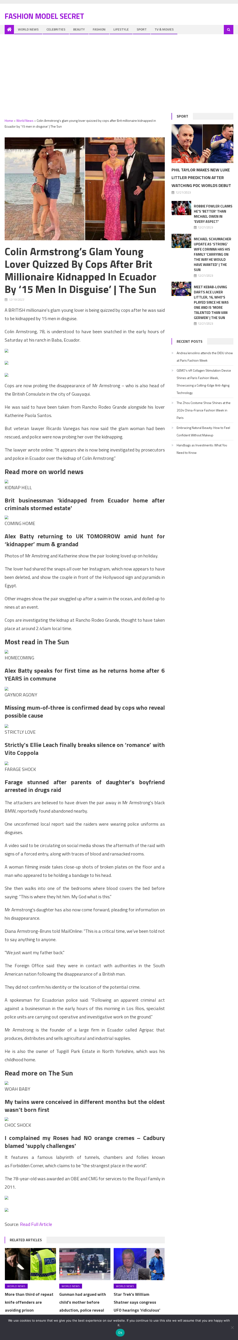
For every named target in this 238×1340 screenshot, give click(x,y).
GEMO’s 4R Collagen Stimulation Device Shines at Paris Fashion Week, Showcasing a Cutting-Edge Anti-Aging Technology (204, 381)
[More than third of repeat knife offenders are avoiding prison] (30, 1264)
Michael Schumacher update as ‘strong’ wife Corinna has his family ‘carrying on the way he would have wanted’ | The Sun (212, 254)
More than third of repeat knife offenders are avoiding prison (29, 1302)
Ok (120, 1332)
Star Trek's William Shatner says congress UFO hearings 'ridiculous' (137, 1302)
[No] (232, 1327)
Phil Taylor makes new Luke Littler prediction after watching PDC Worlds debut (201, 178)
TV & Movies (164, 29)
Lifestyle (121, 29)
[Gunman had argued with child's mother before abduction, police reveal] (84, 1264)
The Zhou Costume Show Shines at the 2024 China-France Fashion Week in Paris (204, 410)
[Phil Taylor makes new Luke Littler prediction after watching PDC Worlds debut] (202, 143)
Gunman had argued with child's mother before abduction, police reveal (82, 1302)
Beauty (79, 29)
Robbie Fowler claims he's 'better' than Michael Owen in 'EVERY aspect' (213, 214)
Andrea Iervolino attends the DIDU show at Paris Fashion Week (205, 356)
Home (9, 120)
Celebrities (55, 29)
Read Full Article (36, 1224)
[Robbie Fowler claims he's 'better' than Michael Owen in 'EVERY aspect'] (181, 208)
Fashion (99, 29)
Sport (142, 29)
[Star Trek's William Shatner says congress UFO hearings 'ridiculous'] (139, 1264)
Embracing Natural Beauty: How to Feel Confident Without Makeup (203, 431)
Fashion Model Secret (44, 16)
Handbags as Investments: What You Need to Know (202, 449)
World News (28, 29)
